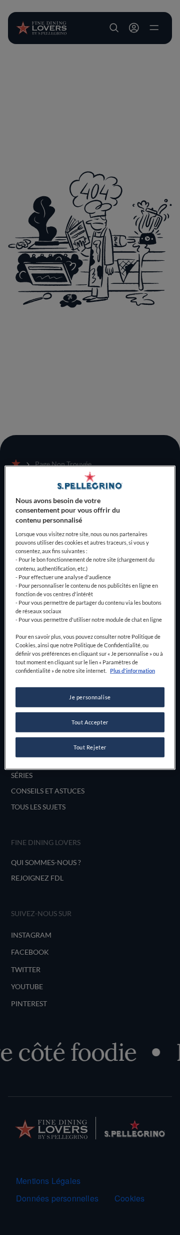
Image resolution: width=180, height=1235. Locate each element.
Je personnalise (90, 697)
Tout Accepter (90, 722)
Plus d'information (132, 670)
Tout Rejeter (90, 747)
